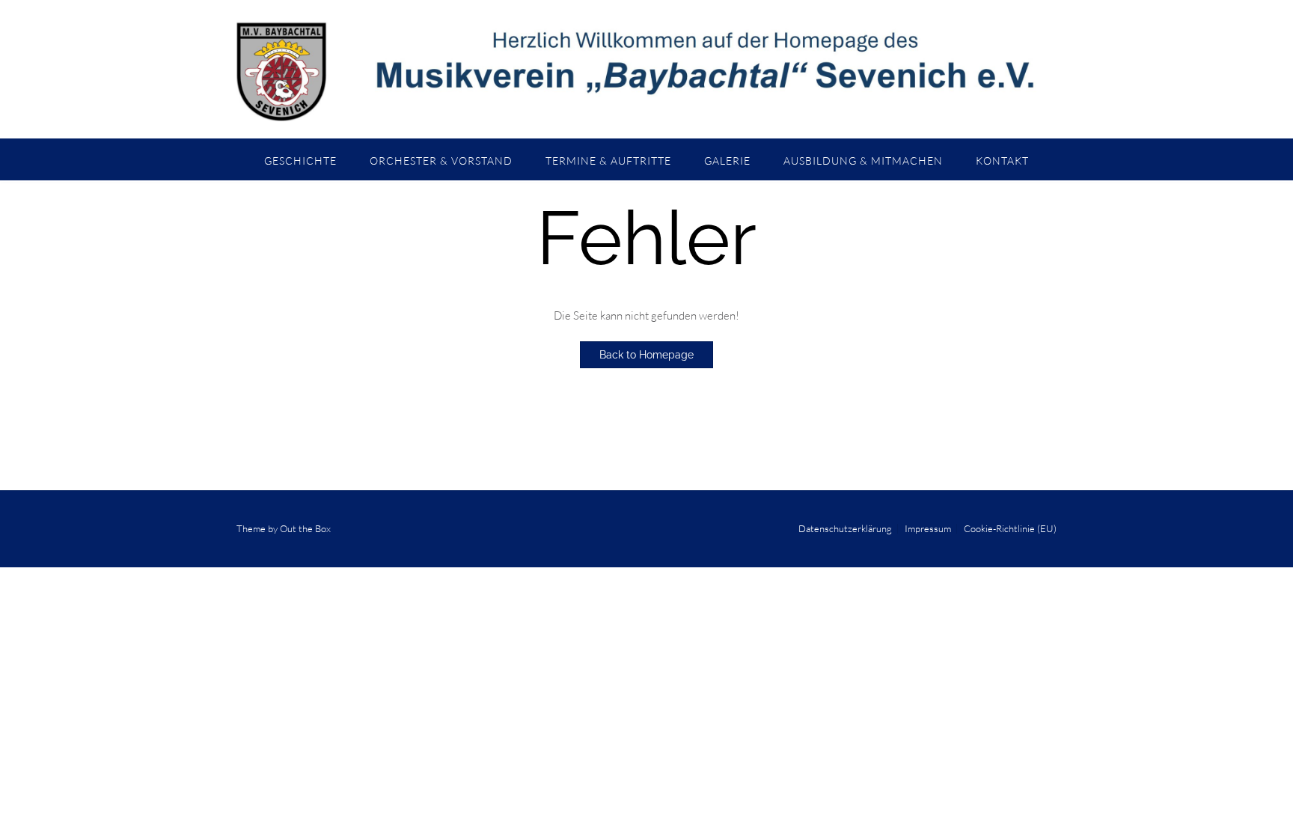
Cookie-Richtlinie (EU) (1010, 529)
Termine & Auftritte (608, 160)
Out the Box (305, 528)
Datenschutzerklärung (845, 529)
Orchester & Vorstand (441, 160)
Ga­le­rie (727, 160)
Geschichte (300, 160)
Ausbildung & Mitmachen (863, 160)
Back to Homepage (646, 355)
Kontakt (1002, 160)
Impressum (928, 529)
